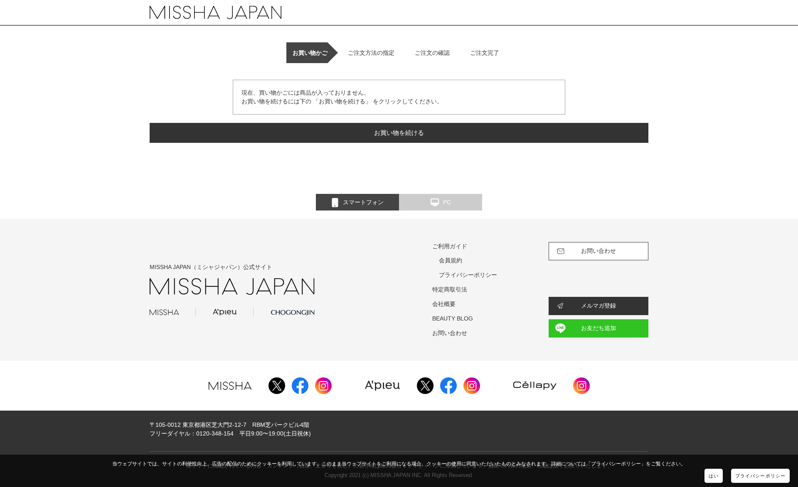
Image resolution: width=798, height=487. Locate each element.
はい (714, 475)
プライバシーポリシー (760, 475)
